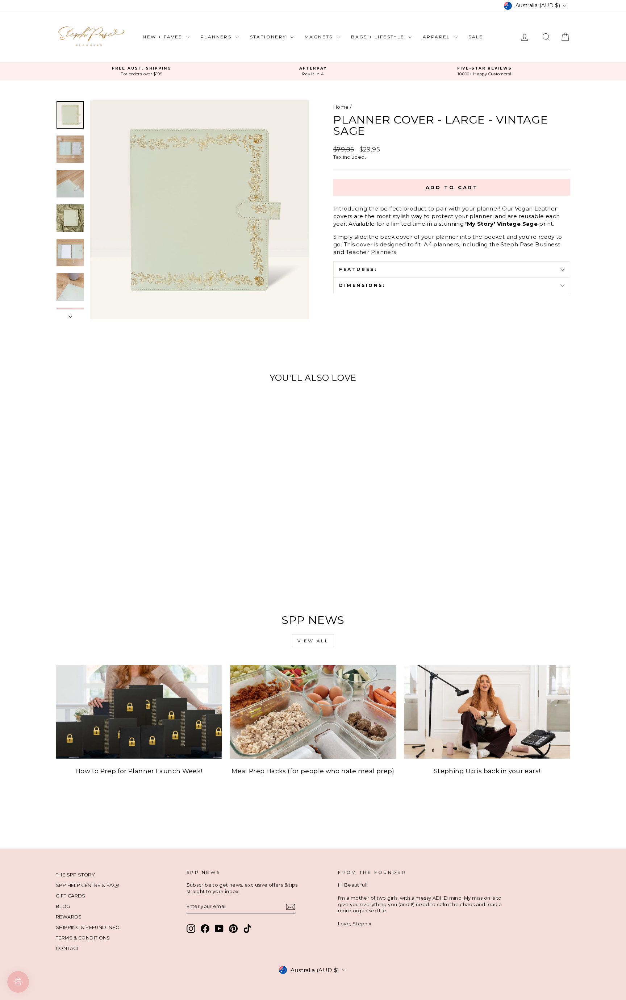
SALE (475, 36)
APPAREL (437, 36)
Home (341, 107)
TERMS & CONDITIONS (83, 938)
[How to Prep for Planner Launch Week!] (139, 712)
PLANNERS (217, 36)
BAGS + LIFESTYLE (378, 36)
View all (313, 640)
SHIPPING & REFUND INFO (88, 927)
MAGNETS (320, 36)
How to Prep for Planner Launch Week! (139, 771)
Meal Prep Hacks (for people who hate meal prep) (313, 771)
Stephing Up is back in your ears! (487, 771)
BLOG (63, 906)
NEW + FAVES (163, 36)
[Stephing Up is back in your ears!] (487, 712)
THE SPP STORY (75, 875)
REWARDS (69, 917)
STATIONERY (269, 36)
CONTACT (67, 948)
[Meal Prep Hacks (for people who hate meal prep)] (313, 712)
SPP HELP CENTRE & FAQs (87, 885)
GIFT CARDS (70, 896)
